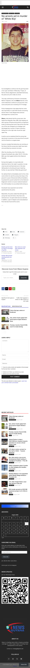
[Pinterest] (10, 288)
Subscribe (24, 277)
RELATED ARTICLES (6, 306)
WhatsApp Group (10, 574)
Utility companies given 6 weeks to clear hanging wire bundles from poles (18, 467)
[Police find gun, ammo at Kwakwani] (5, 312)
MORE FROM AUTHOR (17, 306)
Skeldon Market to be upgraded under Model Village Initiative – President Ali (18, 475)
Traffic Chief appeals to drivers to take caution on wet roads (21, 299)
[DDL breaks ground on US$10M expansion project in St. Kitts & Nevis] (5, 491)
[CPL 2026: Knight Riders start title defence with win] (5, 484)
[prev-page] (2, 332)
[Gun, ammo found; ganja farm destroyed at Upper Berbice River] (5, 319)
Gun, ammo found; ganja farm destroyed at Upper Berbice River (18, 319)
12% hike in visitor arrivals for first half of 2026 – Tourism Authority (17, 451)
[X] (6, 288)
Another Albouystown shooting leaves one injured (7, 257)
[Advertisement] (16, 3)
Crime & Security (9, 11)
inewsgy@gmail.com (18, 648)
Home (3, 11)
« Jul (3, 537)
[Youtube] (21, 658)
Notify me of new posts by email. (11, 373)
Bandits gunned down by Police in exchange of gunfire (7, 248)
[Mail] (12, 658)
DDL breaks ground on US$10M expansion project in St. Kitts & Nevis (18, 491)
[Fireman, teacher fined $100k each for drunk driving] (5, 326)
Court (3, 328)
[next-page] (5, 332)
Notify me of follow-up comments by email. (13, 372)
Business (11, 494)
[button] (2, 7)
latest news (11, 13)
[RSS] (17, 658)
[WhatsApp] (13, 288)
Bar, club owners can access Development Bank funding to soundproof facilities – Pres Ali (18, 459)
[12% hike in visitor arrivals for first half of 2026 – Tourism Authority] (5, 451)
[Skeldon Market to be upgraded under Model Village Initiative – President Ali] (5, 476)
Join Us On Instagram (11, 565)
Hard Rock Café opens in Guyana (8, 298)
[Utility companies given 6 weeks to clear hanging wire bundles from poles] (5, 468)
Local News (17, 13)
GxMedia (15, 666)
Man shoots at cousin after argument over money (20, 248)
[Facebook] (3, 288)
